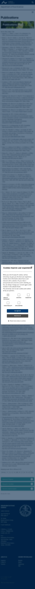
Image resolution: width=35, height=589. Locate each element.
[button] (17, 321)
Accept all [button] (17, 311)
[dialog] (17, 294)
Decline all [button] (17, 315)
